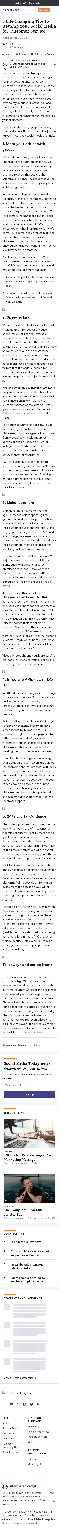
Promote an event (38, 1436)
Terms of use (26, 1519)
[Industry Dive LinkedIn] (5, 1404)
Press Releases (10, 1452)
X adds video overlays (26, 1242)
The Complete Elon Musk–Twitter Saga (25, 1212)
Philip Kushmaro (14, 44)
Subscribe (43, 10)
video (37, 618)
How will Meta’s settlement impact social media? (30, 1253)
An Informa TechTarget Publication (29, 3)
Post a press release (25, 1377)
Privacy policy (9, 1519)
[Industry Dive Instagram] (24, 1404)
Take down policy (45, 1519)
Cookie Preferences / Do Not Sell (20, 1523)
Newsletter (8, 1438)
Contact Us (8, 1433)
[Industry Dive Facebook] (11, 1404)
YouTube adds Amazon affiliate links (27, 1266)
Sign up (29, 1094)
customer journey (13, 989)
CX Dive (32, 1459)
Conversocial (28, 424)
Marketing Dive (36, 1464)
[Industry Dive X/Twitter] (18, 1404)
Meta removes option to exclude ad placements (28, 1279)
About (5, 1423)
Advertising (34, 1426)
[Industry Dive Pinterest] (31, 1404)
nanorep (17, 869)
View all (8, 1377)
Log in (31, 1441)
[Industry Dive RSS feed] (38, 1404)
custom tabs (29, 721)
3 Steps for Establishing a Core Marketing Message (28, 1157)
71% (5, 387)
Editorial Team (10, 1428)
